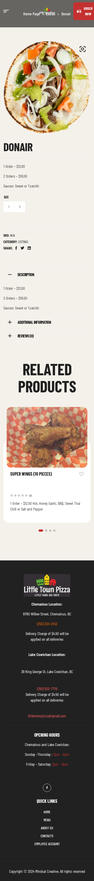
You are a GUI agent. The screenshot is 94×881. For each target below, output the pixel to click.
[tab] (47, 274)
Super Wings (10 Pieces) (31, 474)
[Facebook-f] (47, 788)
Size (6, 197)
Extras (23, 241)
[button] (82, 49)
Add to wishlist (81, 473)
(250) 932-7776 (47, 688)
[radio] (9, 206)
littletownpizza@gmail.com (47, 715)
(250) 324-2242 (47, 623)
